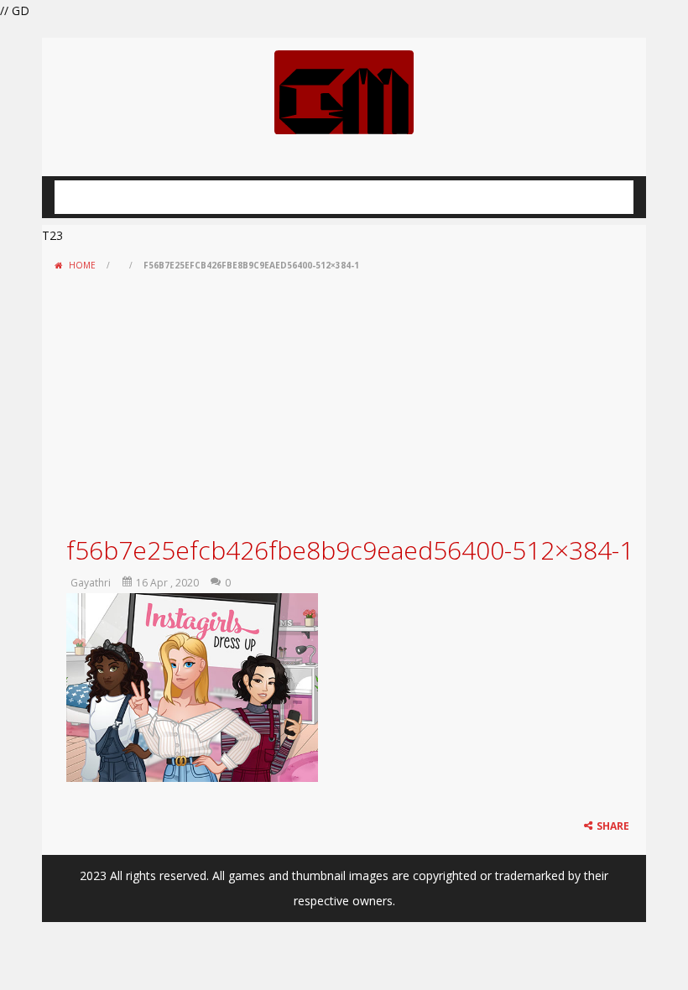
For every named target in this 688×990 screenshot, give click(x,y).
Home (82, 265)
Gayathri (90, 583)
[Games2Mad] (344, 91)
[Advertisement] (344, 403)
